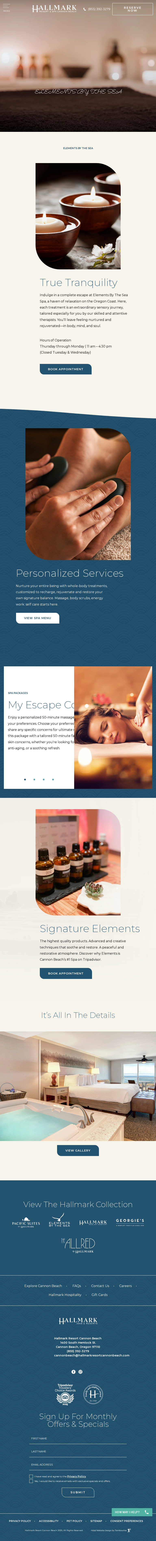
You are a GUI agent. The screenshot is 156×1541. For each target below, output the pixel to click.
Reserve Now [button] (133, 9)
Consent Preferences (126, 1521)
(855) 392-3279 (99, 9)
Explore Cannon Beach (43, 1286)
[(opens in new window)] (26, 1222)
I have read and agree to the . (60, 1476)
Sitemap (96, 1521)
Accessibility (48, 1521)
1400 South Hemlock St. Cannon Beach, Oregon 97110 (78, 1345)
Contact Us (100, 1286)
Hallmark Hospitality (65, 1293)
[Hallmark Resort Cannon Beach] (78, 1321)
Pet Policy (74, 1521)
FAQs (77, 1286)
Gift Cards (99, 1293)
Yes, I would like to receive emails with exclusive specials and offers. (72, 1481)
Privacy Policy (76, 1476)
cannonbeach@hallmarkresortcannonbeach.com (78, 1355)
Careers (125, 1285)
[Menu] (6, 9)
